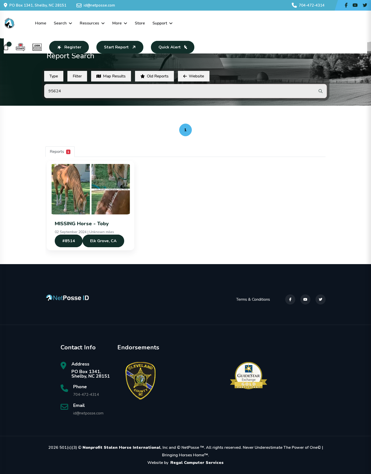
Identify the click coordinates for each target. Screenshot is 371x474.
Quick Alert (169, 47)
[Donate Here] (20, 47)
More (117, 23)
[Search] (321, 91)
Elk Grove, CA (103, 241)
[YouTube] (305, 299)
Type (53, 76)
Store (140, 23)
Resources (89, 23)
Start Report (116, 47)
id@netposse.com (99, 5)
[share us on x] (365, 5)
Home (40, 23)
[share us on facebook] (346, 5)
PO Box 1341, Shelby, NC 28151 (37, 5)
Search (60, 23)
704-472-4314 (312, 5)
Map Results (114, 76)
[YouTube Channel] (355, 5)
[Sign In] (37, 47)
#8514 (68, 241)
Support (159, 23)
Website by (185, 462)
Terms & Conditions (253, 299)
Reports (59, 151)
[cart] (6, 47)
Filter (77, 76)
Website (196, 76)
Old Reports (158, 76)
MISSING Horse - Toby (82, 223)
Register (72, 47)
